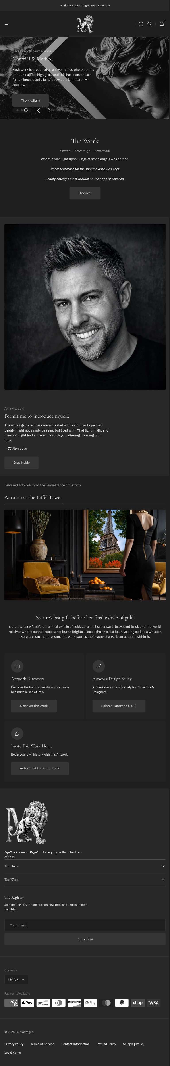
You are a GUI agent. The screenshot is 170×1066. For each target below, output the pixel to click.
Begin (25, 95)
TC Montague (24, 1032)
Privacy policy (13, 1044)
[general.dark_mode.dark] (137, 24)
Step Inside (21, 463)
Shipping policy (133, 1044)
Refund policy (106, 1044)
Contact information (75, 1044)
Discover (83, 193)
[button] (7, 24)
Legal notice (13, 1052)
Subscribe (83, 939)
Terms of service (42, 1044)
